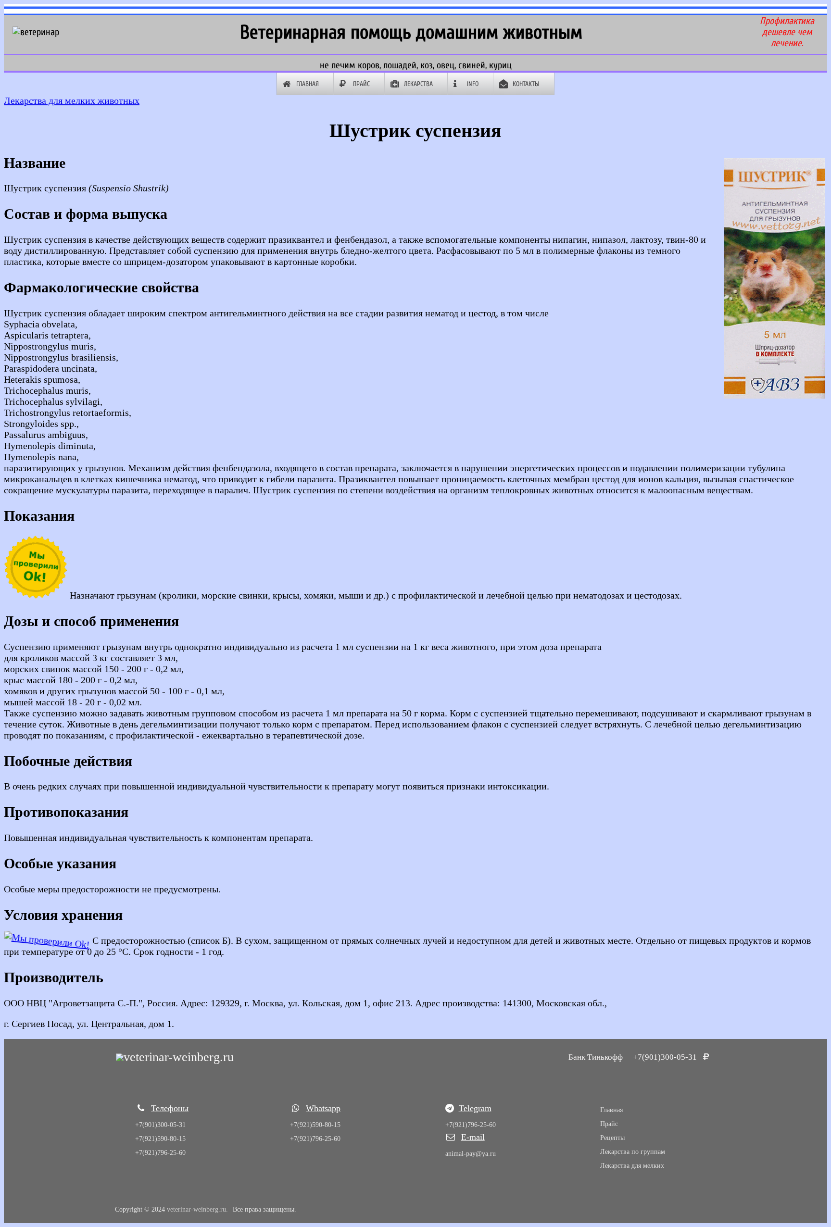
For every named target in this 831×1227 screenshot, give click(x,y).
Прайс (361, 84)
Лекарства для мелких (632, 1165)
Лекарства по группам (632, 1151)
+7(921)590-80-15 (160, 1138)
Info (472, 84)
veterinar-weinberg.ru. (197, 1209)
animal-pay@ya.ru (470, 1153)
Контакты (526, 84)
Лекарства (418, 84)
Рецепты (612, 1137)
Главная (307, 84)
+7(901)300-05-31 (667, 1057)
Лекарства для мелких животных (71, 100)
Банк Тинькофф (595, 1057)
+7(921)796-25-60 (160, 1152)
